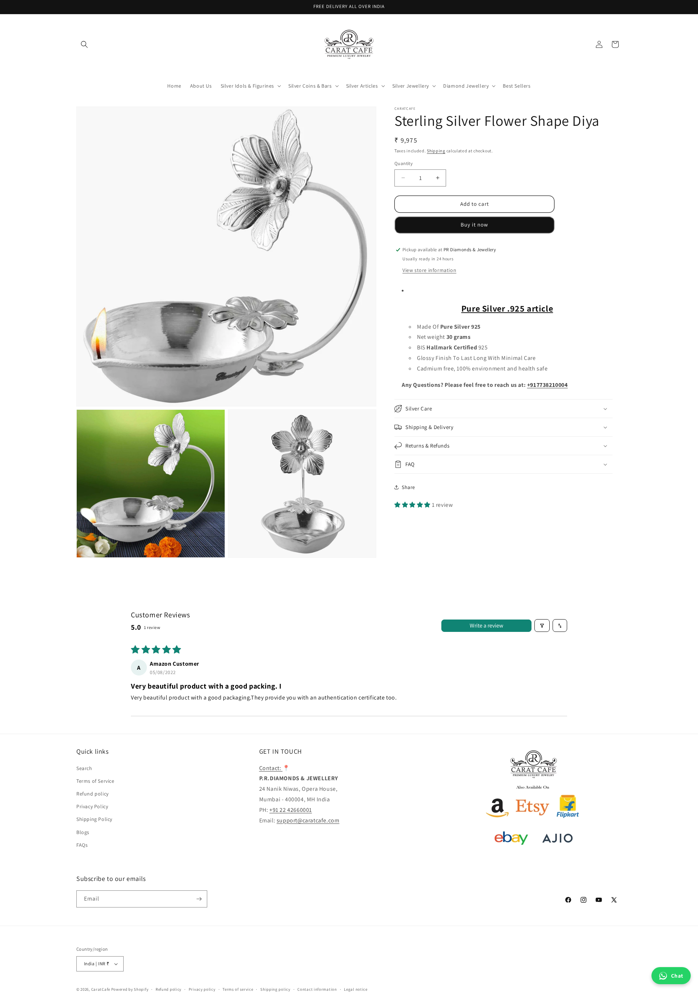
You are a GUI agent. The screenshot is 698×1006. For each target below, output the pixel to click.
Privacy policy (202, 989)
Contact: (270, 768)
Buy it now (474, 224)
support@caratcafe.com (308, 820)
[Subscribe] (199, 898)
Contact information (317, 989)
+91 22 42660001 (290, 810)
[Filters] (542, 625)
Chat (677, 975)
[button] (84, 44)
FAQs (82, 845)
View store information (429, 269)
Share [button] (408, 487)
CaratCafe (100, 989)
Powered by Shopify (130, 989)
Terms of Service (95, 781)
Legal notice (355, 989)
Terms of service (237, 989)
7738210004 (552, 384)
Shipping (436, 150)
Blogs (82, 832)
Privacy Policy (92, 806)
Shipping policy (275, 989)
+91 (532, 384)
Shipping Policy (94, 819)
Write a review (486, 625)
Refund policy (92, 793)
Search (84, 768)
